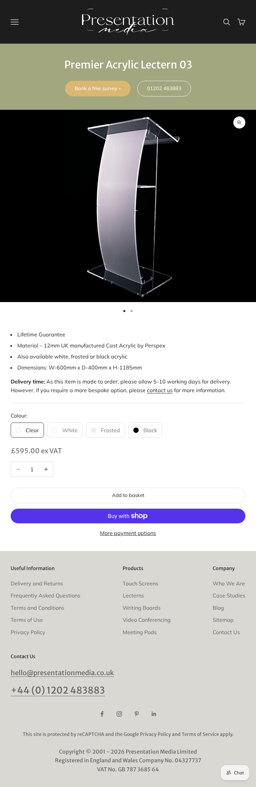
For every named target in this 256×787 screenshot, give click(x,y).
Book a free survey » (98, 88)
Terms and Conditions (37, 607)
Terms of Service (200, 734)
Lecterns (133, 595)
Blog (218, 607)
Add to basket (128, 495)
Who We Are (229, 583)
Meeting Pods (140, 632)
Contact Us (226, 632)
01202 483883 (164, 88)
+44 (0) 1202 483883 (58, 690)
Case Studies (229, 595)
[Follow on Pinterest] (136, 714)
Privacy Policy (28, 632)
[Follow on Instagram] (119, 714)
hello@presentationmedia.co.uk (62, 673)
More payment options (128, 533)
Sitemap (223, 619)
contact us (160, 390)
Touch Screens (140, 583)
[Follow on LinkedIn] (154, 714)
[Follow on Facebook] (102, 714)
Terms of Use (27, 619)
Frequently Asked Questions (45, 595)
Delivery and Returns (37, 583)
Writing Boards (142, 607)
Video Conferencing (147, 619)
